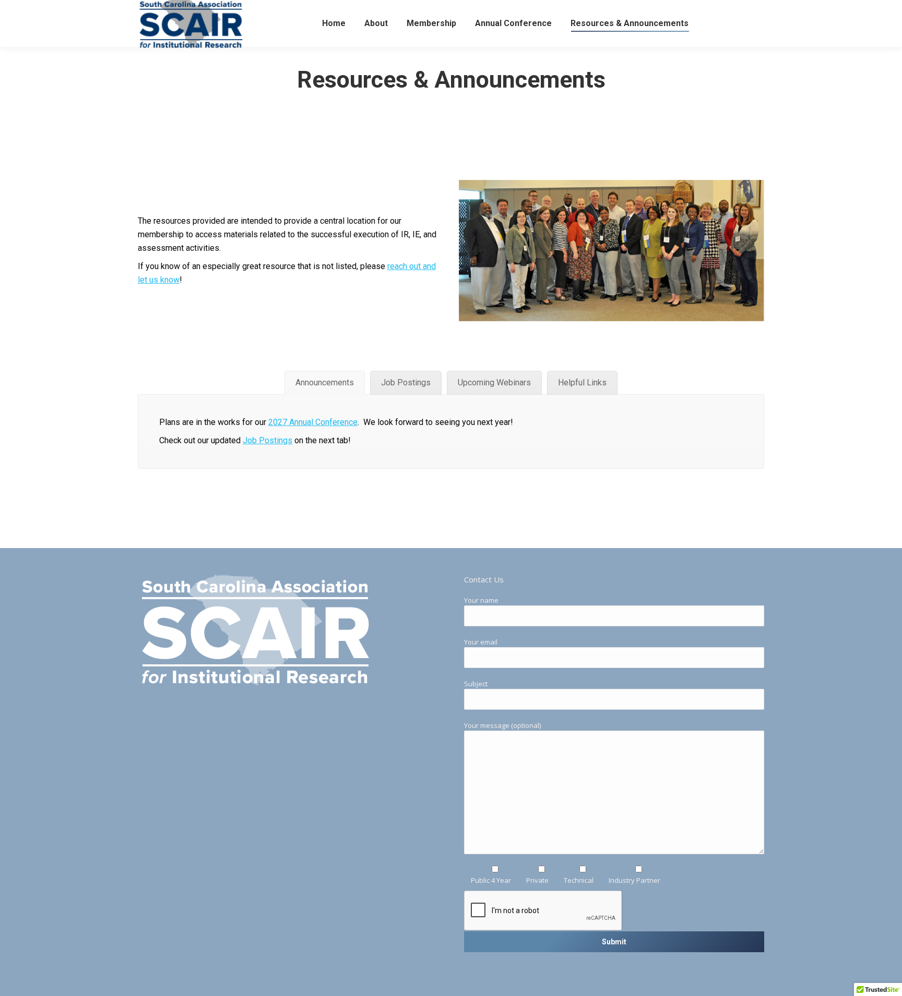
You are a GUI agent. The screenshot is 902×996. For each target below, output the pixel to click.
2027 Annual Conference (313, 422)
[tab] (324, 383)
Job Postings (267, 440)
